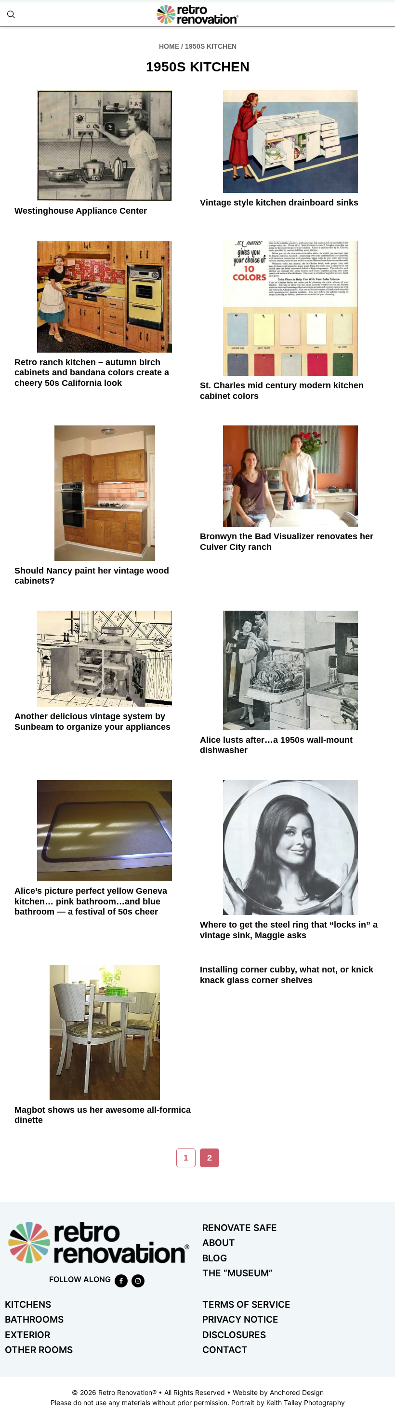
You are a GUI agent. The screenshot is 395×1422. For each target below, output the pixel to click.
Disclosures (234, 1334)
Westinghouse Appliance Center (80, 211)
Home (169, 46)
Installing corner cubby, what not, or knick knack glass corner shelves (286, 975)
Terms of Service (246, 1304)
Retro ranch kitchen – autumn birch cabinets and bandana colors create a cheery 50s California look (91, 372)
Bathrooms (34, 1319)
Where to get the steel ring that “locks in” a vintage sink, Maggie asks (289, 930)
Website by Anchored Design (278, 1392)
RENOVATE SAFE (239, 1227)
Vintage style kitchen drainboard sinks (279, 202)
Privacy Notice (240, 1319)
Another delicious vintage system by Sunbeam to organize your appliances (92, 721)
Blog (214, 1258)
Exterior (27, 1334)
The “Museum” (237, 1273)
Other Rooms (39, 1349)
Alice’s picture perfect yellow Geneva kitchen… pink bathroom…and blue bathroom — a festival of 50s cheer (90, 901)
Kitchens (28, 1304)
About (218, 1242)
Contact (225, 1349)
